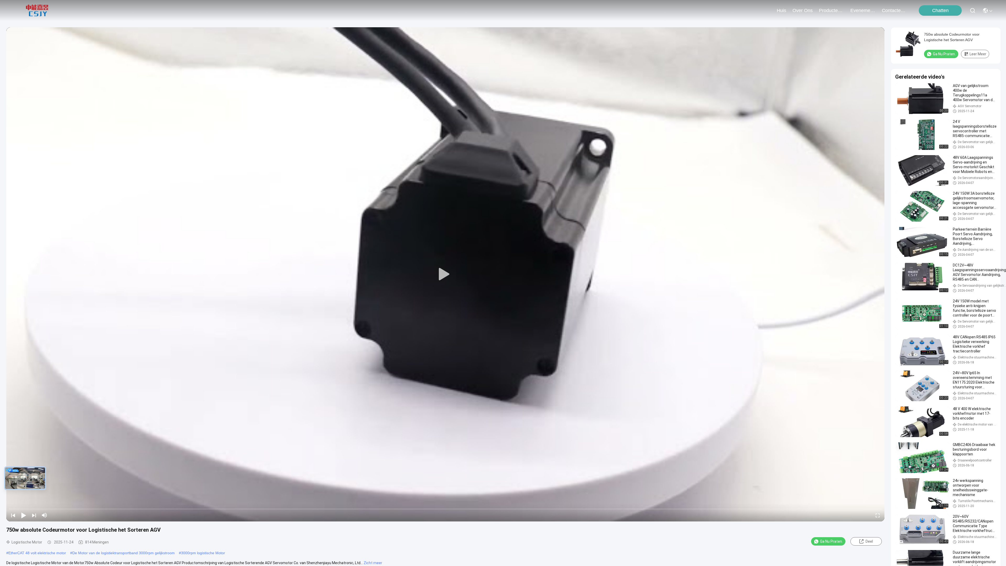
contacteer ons (894, 10)
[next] (34, 515)
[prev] (13, 515)
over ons (802, 10)
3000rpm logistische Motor (203, 553)
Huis (781, 10)
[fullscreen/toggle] (877, 515)
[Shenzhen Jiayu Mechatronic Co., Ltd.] (37, 10)
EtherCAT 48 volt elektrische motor (37, 553)
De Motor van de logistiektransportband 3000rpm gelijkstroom (123, 553)
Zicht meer (373, 563)
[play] (445, 274)
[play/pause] (23, 515)
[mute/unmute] (44, 515)
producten (829, 10)
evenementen (863, 10)
